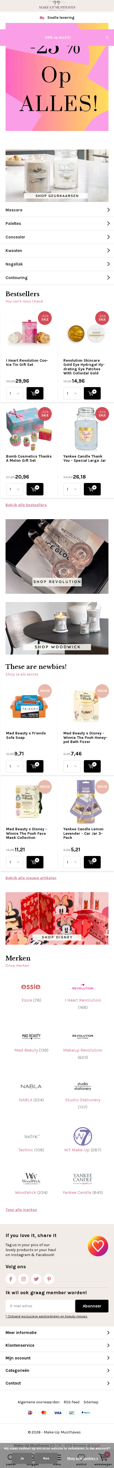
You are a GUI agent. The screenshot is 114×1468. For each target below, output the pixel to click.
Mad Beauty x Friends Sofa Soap (26, 735)
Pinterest (49, 1279)
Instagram (23, 1279)
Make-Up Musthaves (62, 1432)
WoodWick (31, 1192)
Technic (31, 1149)
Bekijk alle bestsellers (26, 505)
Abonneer (92, 1306)
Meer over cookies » (82, 1458)
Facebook (11, 1279)
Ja (22, 1458)
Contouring (17, 277)
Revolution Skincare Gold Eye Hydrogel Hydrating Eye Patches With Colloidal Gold (84, 367)
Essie (31, 1000)
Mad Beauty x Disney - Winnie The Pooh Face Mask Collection (26, 833)
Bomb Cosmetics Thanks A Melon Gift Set (29, 458)
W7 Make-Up (82, 1149)
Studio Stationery (82, 1103)
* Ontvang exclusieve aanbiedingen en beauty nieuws (46, 1316)
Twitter (36, 1279)
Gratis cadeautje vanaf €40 (60, 17)
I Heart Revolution (83, 1003)
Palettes (13, 223)
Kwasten (14, 250)
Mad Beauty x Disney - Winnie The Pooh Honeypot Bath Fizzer (85, 737)
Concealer (15, 237)
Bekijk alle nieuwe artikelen (31, 878)
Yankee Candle (83, 1192)
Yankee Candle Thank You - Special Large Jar (84, 458)
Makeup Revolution (82, 1053)
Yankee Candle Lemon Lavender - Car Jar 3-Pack (83, 833)
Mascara (14, 210)
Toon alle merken (21, 1209)
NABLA (31, 1099)
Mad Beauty (31, 1050)
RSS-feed (71, 1402)
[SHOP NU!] (35, 393)
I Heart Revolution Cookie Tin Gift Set (27, 362)
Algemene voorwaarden (38, 1402)
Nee (46, 1458)
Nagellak (14, 264)
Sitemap (91, 1402)
